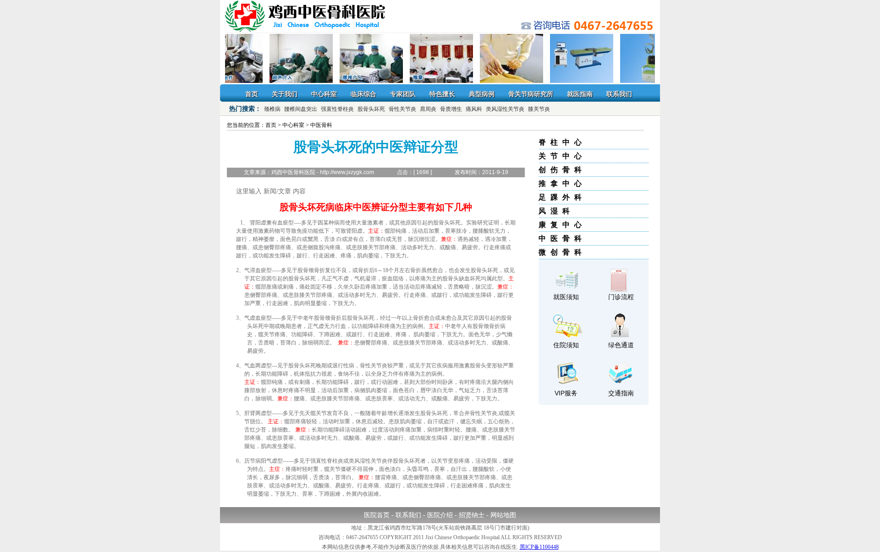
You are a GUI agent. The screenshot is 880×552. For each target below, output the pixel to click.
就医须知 (566, 297)
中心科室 (324, 94)
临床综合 (363, 94)
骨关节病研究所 (530, 94)
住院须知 (566, 345)
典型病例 (482, 94)
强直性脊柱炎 (337, 109)
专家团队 (403, 94)
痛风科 (474, 109)
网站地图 (503, 515)
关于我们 (284, 94)
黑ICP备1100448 (539, 547)
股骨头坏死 (371, 109)
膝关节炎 (539, 109)
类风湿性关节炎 (505, 109)
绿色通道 (621, 345)
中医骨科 (562, 238)
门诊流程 (621, 297)
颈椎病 (272, 109)
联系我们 (619, 94)
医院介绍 (440, 515)
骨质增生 (451, 109)
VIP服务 (566, 393)
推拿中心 (562, 183)
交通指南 (621, 393)
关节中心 (562, 156)
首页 (251, 94)
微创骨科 (562, 252)
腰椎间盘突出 (300, 109)
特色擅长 (442, 94)
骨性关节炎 (402, 109)
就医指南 (580, 94)
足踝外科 (562, 197)
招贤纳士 (471, 515)
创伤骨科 (562, 170)
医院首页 (377, 515)
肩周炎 (428, 109)
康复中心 (562, 225)
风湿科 (556, 211)
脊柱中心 (562, 142)
